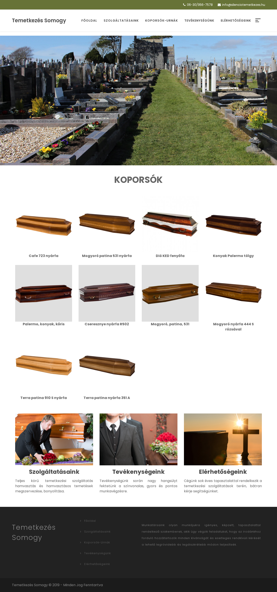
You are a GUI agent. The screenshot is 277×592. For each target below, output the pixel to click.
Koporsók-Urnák (161, 20)
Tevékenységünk (199, 20)
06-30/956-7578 (200, 5)
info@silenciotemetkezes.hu (243, 5)
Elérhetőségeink (236, 20)
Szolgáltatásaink (121, 20)
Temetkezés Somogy (39, 20)
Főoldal (89, 20)
